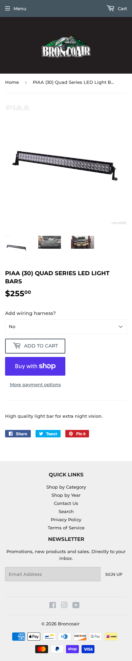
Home (12, 82)
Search (66, 511)
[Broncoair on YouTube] (76, 606)
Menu (20, 8)
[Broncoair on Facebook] (52, 606)
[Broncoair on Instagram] (64, 606)
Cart (121, 8)
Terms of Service (66, 527)
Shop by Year (66, 495)
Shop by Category (66, 487)
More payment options (35, 384)
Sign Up (114, 574)
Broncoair (69, 623)
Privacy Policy (66, 519)
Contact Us (66, 503)
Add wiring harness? (30, 313)
